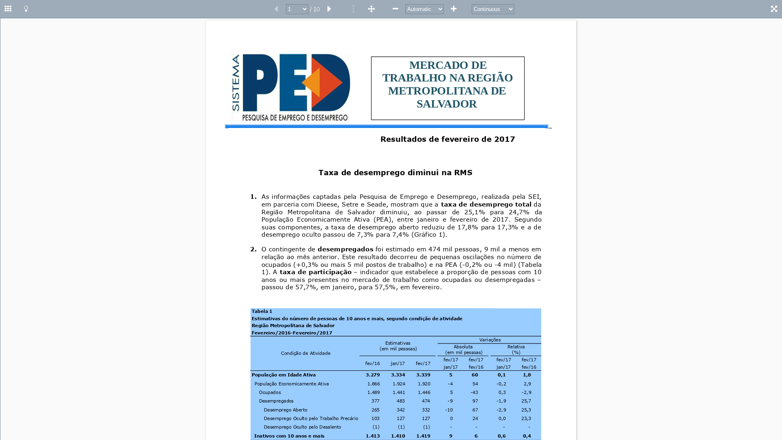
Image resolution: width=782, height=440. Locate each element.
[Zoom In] (454, 9)
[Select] (353, 9)
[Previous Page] (276, 9)
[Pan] (371, 9)
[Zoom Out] (395, 9)
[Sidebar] (8, 9)
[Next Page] (329, 9)
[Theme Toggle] (26, 9)
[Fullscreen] (774, 9)
